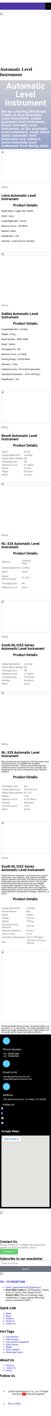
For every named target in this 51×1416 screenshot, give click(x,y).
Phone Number (12, 1049)
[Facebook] (3, 1381)
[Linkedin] (26, 1381)
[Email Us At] (6, 1063)
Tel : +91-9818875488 (12, 1281)
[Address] (6, 1086)
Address (8, 1094)
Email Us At (10, 1072)
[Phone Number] (6, 1040)
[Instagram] (11, 1381)
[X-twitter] (18, 1381)
